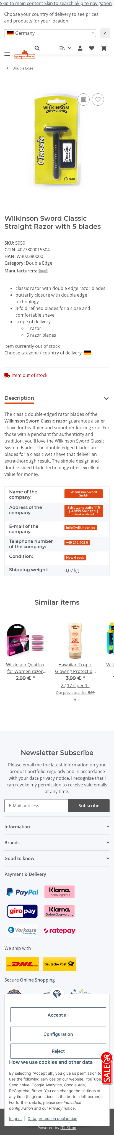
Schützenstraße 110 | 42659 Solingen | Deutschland (84, 510)
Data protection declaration (52, 1118)
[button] (80, 48)
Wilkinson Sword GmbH (84, 494)
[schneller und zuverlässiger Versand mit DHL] (22, 963)
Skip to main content (22, 3)
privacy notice (54, 778)
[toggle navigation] (7, 51)
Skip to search (59, 3)
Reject (58, 1051)
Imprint (15, 1118)
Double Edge (39, 263)
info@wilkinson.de (80, 527)
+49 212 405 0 (77, 542)
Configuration (58, 1034)
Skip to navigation (93, 3)
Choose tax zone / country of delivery (43, 353)
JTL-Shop (68, 1127)
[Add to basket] (8, 84)
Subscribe (89, 806)
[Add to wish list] (98, 99)
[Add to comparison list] (83, 99)
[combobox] (50, 33)
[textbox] (50, 33)
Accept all (58, 1015)
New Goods (75, 557)
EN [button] (62, 48)
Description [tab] (19, 398)
